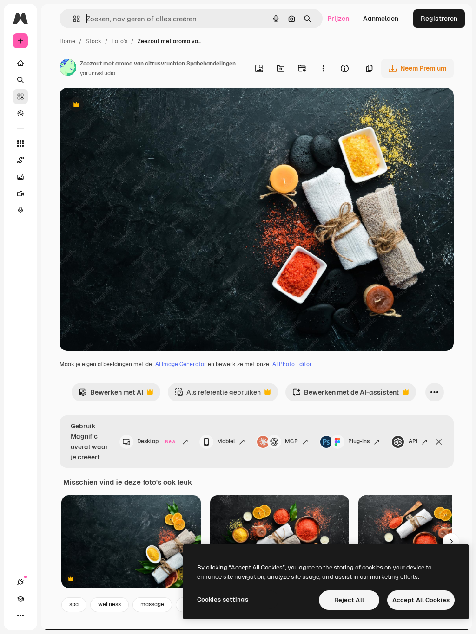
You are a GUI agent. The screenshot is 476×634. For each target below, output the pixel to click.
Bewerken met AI (111, 394)
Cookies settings (222, 599)
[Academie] (20, 598)
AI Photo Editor (291, 364)
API (413, 441)
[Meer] (20, 615)
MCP (291, 441)
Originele (120, 105)
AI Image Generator (180, 364)
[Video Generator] (20, 193)
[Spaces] (20, 160)
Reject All (349, 600)
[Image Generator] (20, 176)
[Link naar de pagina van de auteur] (68, 68)
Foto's (119, 41)
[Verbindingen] (20, 582)
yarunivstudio (97, 73)
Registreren (439, 18)
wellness (109, 604)
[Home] (20, 63)
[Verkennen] (20, 113)
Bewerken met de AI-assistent (345, 394)
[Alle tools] (20, 143)
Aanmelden (380, 18)
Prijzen (338, 18)
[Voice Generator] (20, 210)
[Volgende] (451, 541)
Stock (93, 41)
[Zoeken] (20, 79)
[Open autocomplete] (73, 18)
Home (67, 41)
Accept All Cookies (421, 600)
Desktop (156, 441)
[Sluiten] (439, 442)
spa (74, 604)
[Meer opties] (323, 68)
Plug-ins (359, 441)
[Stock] (20, 96)
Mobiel (226, 441)
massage (152, 604)
